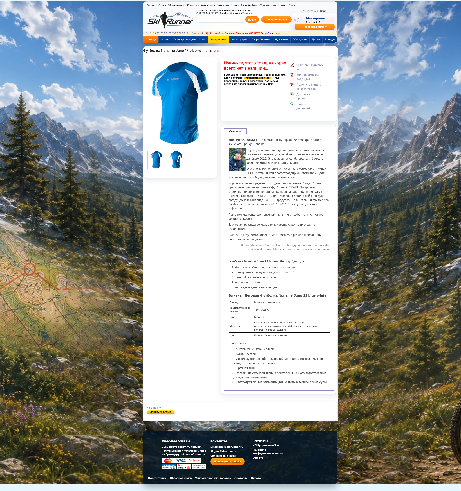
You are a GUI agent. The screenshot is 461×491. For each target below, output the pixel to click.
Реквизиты (260, 441)
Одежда (151, 39)
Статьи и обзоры (287, 5)
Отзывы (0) (155, 408)
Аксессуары (239, 39)
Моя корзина (315, 18)
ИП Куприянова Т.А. (266, 445)
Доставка (152, 5)
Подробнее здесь (270, 33)
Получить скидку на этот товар (308, 86)
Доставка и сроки (304, 96)
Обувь (165, 39)
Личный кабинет (249, 5)
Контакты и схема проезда (201, 5)
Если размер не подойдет (307, 77)
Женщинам (300, 39)
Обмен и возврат (176, 5)
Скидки (235, 5)
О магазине (223, 5)
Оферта (258, 457)
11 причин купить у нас (309, 67)
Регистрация (310, 11)
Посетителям (157, 478)
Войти (323, 11)
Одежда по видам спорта (189, 39)
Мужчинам (281, 39)
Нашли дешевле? (303, 106)
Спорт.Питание (261, 39)
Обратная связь (267, 5)
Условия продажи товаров (213, 478)
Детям (316, 39)
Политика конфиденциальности (268, 451)
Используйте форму (227, 461)
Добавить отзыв (160, 412)
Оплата (162, 5)
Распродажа (218, 39)
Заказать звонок (276, 19)
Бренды (330, 39)
